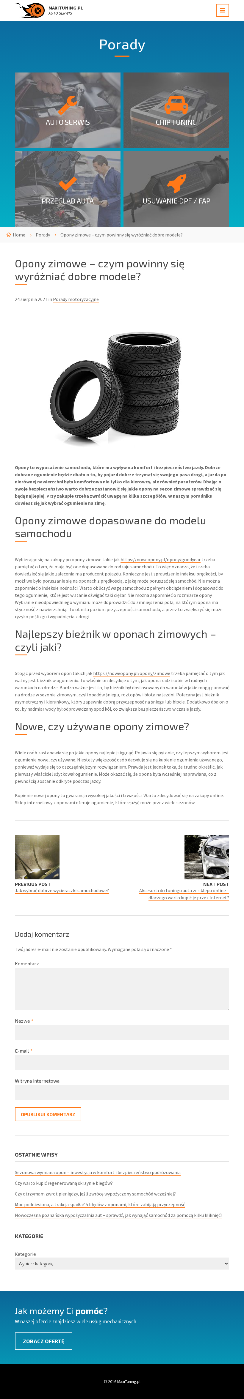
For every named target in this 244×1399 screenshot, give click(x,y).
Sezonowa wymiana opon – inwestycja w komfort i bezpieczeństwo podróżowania (98, 1172)
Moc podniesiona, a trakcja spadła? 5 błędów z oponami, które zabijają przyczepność (100, 1204)
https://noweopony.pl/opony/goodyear (161, 559)
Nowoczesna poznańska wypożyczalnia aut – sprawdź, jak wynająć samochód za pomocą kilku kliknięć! (118, 1215)
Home (19, 235)
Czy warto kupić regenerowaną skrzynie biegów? (64, 1183)
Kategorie (25, 1254)
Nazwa (24, 1020)
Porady (43, 235)
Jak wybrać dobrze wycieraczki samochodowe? (62, 890)
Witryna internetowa (37, 1080)
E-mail (23, 1050)
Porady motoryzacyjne (76, 299)
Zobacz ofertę (43, 1341)
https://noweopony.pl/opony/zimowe (131, 673)
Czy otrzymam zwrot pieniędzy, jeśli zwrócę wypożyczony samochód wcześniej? (95, 1194)
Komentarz (27, 963)
